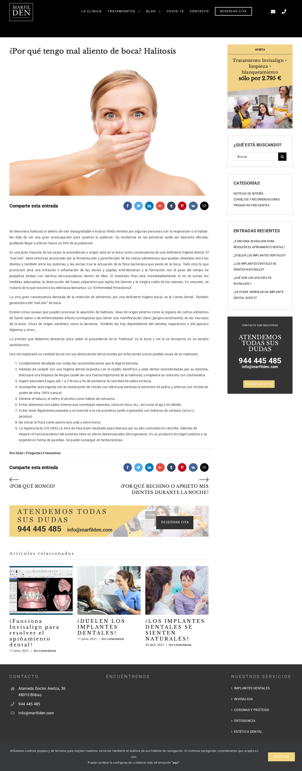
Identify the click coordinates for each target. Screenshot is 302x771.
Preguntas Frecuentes (251, 205)
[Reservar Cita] (109, 498)
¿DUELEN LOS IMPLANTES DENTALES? (109, 590)
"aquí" (175, 762)
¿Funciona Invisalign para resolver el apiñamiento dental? (41, 590)
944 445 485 (260, 360)
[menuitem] (91, 11)
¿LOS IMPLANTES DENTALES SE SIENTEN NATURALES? (177, 590)
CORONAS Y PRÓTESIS (251, 710)
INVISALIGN (243, 699)
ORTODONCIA (244, 721)
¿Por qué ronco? (32, 486)
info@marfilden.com (260, 366)
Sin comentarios (45, 650)
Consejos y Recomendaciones (257, 199)
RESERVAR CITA (259, 384)
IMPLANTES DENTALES (252, 688)
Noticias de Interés (249, 193)
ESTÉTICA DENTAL (248, 731)
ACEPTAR (281, 756)
